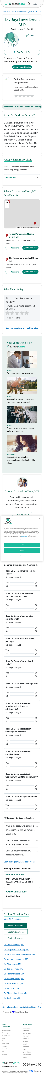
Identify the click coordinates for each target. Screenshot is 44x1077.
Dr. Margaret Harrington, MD (16, 959)
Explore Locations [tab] (16, 931)
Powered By (7, 1012)
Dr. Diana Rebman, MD (14, 944)
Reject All (22, 544)
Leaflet (18, 227)
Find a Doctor (8, 11)
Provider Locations (24, 106)
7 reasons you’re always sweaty (20, 373)
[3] (24, 95)
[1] (16, 95)
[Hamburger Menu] (6, 4)
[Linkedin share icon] (32, 1065)
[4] (28, 95)
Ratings (39, 106)
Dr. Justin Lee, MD (12, 998)
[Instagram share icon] (28, 1065)
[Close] (39, 518)
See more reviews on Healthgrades (22, 327)
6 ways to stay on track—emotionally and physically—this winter (21, 460)
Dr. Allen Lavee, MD (12, 964)
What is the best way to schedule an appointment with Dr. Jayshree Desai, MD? (20, 829)
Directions (14, 248)
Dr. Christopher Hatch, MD (15, 993)
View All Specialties (12, 919)
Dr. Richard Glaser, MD (14, 973)
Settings (22, 556)
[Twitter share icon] (36, 1065)
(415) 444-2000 (31, 247)
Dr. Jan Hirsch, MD (12, 988)
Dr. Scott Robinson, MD (14, 983)
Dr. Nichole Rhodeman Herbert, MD (19, 954)
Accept (21, 550)
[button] (36, 564)
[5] (32, 95)
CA (36, 11)
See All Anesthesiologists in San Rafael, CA (21, 1007)
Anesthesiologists (24, 11)
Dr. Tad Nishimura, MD (13, 968)
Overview (8, 106)
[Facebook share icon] (24, 1065)
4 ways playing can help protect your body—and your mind (20, 400)
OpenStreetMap (27, 227)
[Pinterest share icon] (40, 1065)
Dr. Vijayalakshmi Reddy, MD (16, 949)
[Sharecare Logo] (17, 4)
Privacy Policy (24, 536)
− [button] (7, 206)
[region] (22, 538)
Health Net (11, 177)
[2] (20, 95)
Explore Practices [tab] (15, 938)
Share (32, 35)
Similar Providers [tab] (15, 925)
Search (29, 3)
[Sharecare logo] (22, 1063)
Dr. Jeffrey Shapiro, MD (14, 978)
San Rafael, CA (23, 52)
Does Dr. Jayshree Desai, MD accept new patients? (18, 852)
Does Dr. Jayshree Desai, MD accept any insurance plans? (18, 842)
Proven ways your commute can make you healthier (20, 429)
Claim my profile (22, 514)
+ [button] (7, 202)
